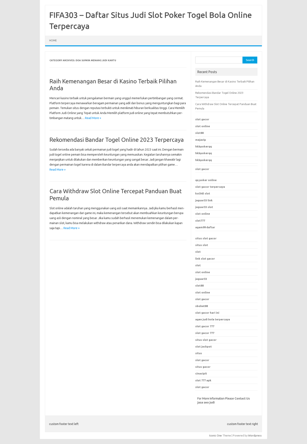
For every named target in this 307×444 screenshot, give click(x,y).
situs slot (201, 245)
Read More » (93, 118)
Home (53, 40)
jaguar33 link (204, 200)
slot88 (199, 132)
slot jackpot (203, 346)
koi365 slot (202, 193)
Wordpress (255, 435)
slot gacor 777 (204, 326)
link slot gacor (205, 258)
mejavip (200, 139)
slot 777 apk (203, 380)
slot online (202, 126)
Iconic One (215, 435)
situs (198, 353)
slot (198, 251)
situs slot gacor (206, 238)
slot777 (200, 220)
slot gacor (202, 119)
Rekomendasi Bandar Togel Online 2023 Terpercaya (116, 139)
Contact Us (242, 398)
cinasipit (201, 373)
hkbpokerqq (203, 146)
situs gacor (203, 366)
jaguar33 (201, 278)
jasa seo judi (206, 402)
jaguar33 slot (204, 207)
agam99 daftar (205, 227)
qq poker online (206, 180)
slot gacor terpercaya (210, 186)
